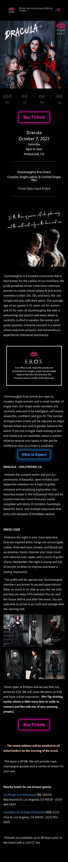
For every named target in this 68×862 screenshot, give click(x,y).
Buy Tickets (34, 117)
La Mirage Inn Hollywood (19, 794)
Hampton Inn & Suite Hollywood (24, 812)
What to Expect (34, 454)
